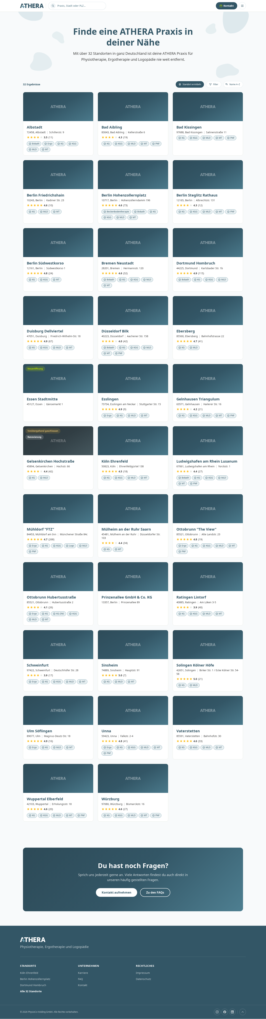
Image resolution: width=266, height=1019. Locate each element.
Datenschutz (143, 979)
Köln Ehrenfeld (29, 973)
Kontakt (228, 5)
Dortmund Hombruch (33, 985)
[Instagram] (217, 1012)
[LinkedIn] (232, 1012)
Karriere (83, 973)
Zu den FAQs (155, 892)
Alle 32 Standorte (31, 991)
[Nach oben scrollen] (242, 1012)
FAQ (80, 979)
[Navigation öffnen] (242, 5)
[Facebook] (224, 1012)
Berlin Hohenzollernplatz (35, 979)
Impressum (143, 973)
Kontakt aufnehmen (116, 892)
